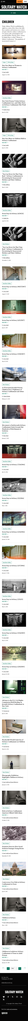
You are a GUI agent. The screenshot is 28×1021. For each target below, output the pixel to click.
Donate (25, 1)
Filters (14, 13)
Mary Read (5, 435)
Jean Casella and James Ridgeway (10, 782)
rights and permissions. (12, 1009)
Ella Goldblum (6, 184)
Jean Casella (6, 72)
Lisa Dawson (6, 746)
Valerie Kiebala (6, 396)
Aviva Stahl (5, 291)
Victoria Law (6, 711)
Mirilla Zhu (5, 218)
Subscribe (19, 1)
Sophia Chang (6, 109)
